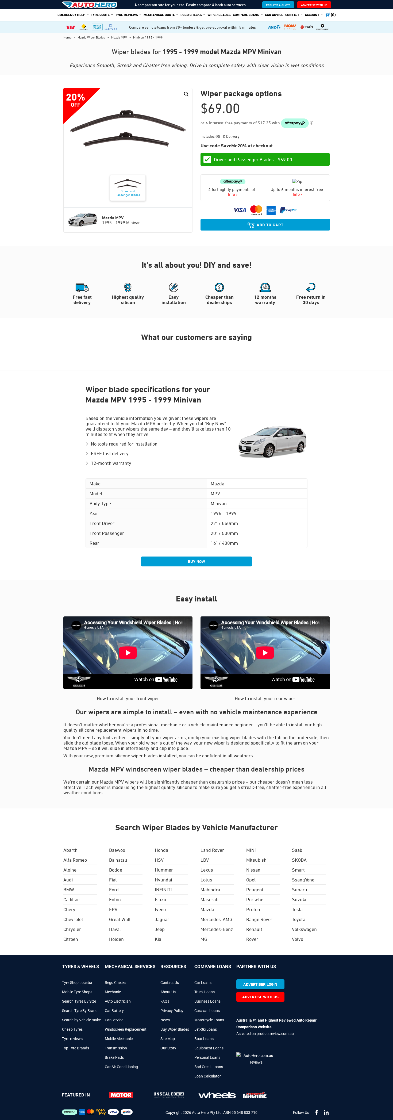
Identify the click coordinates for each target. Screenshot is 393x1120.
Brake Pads (114, 1057)
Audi (68, 879)
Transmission (116, 1048)
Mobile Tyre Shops (77, 992)
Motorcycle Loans (209, 1020)
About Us (168, 992)
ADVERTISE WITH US (314, 5)
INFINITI (163, 889)
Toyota (298, 919)
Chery (69, 909)
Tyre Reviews (126, 15)
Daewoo (117, 850)
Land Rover (212, 850)
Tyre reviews (72, 1039)
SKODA (299, 859)
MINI (251, 850)
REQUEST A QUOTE (278, 5)
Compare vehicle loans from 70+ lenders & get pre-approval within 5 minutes (192, 27)
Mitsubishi (257, 859)
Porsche (254, 899)
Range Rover (259, 919)
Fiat (113, 879)
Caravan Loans (207, 1010)
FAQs (164, 1001)
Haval (115, 929)
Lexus (207, 869)
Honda (161, 850)
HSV (159, 859)
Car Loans (202, 982)
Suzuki (299, 899)
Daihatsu (118, 859)
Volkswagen (304, 929)
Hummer (164, 869)
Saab (297, 850)
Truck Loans (204, 992)
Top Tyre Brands (75, 1048)
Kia (158, 939)
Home (67, 37)
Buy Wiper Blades (174, 1029)
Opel (251, 879)
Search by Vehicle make (81, 1020)
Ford (114, 889)
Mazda (207, 909)
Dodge (115, 869)
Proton (253, 909)
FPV (113, 909)
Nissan (253, 869)
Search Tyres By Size (79, 1001)
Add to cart (270, 225)
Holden (116, 939)
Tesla (297, 909)
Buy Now (196, 561)
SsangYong (303, 879)
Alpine (69, 869)
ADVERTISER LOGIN (260, 984)
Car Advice (274, 15)
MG (204, 939)
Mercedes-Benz (217, 929)
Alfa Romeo (75, 859)
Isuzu (160, 899)
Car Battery (114, 1010)
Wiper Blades (219, 15)
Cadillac (71, 899)
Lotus (206, 879)
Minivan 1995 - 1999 (148, 37)
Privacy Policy (171, 1010)
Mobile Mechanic (119, 1039)
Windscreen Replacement (126, 1029)
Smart (298, 869)
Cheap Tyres (72, 1029)
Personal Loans (207, 1057)
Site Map (167, 1039)
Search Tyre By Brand (80, 1010)
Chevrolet (73, 919)
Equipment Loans (209, 1048)
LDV (205, 859)
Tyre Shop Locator (77, 982)
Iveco (160, 909)
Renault (254, 929)
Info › (232, 194)
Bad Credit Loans (208, 1067)
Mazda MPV (119, 37)
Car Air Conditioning (121, 1067)
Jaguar (162, 919)
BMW (68, 889)
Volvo (297, 939)
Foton (115, 899)
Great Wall (119, 919)
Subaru (299, 889)
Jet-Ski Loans (205, 1029)
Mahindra (210, 889)
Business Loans (207, 1001)
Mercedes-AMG (216, 919)
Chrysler (72, 929)
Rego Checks (115, 982)
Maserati (209, 899)
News (165, 1020)
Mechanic (113, 992)
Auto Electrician (118, 1001)
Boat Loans (204, 1039)
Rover (252, 939)
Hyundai (163, 879)
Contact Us (169, 982)
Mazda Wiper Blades (92, 37)
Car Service (114, 1020)
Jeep (160, 929)
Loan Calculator (207, 1076)
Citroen (70, 939)
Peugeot (254, 889)
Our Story (168, 1048)
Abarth (70, 850)
